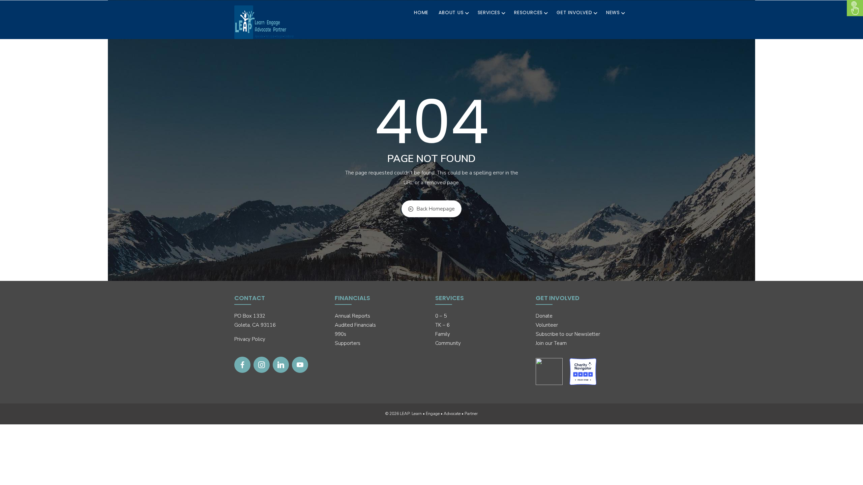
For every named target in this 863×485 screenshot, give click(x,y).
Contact (249, 298)
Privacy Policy (249, 339)
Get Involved (574, 12)
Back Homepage (436, 208)
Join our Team (551, 343)
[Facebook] (242, 365)
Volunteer (547, 325)
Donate (544, 316)
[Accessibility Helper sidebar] (855, 8)
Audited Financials (355, 325)
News (613, 12)
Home (421, 12)
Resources (528, 12)
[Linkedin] (281, 365)
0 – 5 (441, 316)
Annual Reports (352, 316)
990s (340, 334)
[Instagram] (262, 365)
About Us (451, 12)
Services (489, 12)
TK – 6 (442, 325)
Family (442, 334)
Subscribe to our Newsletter (568, 334)
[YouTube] (300, 365)
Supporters (347, 343)
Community (448, 343)
